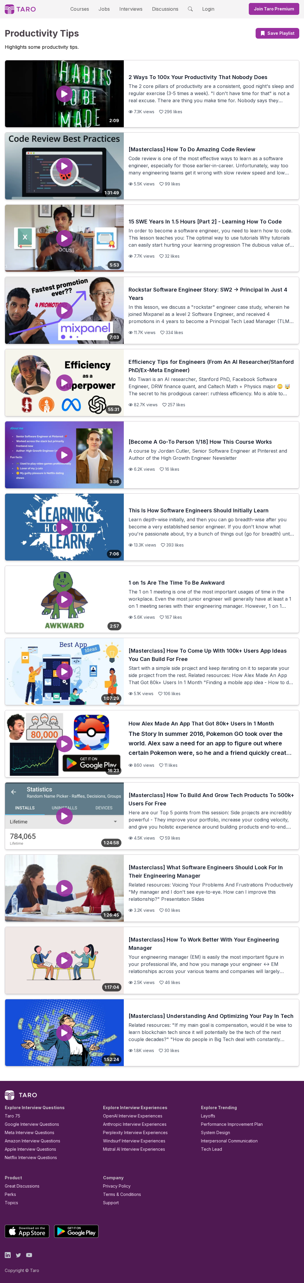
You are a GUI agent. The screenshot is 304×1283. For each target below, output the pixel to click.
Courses (79, 9)
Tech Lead (211, 1149)
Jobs (104, 9)
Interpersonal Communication (229, 1140)
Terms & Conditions (122, 1194)
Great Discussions (22, 1185)
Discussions (165, 9)
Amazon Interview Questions (32, 1140)
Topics (11, 1202)
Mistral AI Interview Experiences (134, 1149)
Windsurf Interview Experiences (134, 1140)
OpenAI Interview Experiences (132, 1115)
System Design (215, 1132)
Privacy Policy (117, 1185)
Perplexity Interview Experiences (135, 1132)
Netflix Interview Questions (31, 1157)
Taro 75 (12, 1115)
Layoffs (208, 1115)
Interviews (130, 9)
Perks (10, 1194)
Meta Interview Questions (29, 1132)
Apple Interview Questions (30, 1149)
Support (111, 1202)
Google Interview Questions (32, 1124)
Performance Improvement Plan (232, 1124)
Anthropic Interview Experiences (135, 1124)
